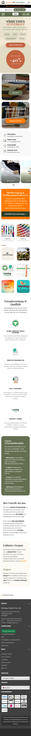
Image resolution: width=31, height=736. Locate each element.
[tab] (15, 604)
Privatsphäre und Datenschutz (10, 640)
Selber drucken (6, 662)
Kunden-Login (20, 9)
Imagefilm (4, 665)
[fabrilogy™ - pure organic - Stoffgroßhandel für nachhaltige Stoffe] (28, 14)
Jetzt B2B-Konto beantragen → (15, 214)
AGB (2, 637)
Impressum (4, 645)
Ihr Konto (9, 10)
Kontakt (4, 604)
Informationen (6, 626)
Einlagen (23, 34)
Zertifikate (4, 659)
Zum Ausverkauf (15, 45)
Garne (15, 34)
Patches (22, 38)
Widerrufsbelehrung (7, 642)
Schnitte (7, 34)
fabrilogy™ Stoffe (6, 654)
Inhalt (3, 649)
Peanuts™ (24, 561)
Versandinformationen (8, 634)
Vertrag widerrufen (8, 631)
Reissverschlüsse (11, 38)
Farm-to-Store (5, 657)
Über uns (4, 668)
